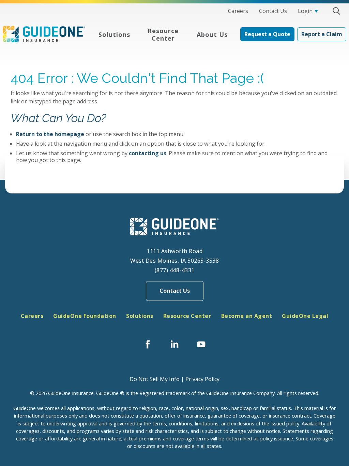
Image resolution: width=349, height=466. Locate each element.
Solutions (139, 316)
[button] (336, 10)
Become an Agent (246, 316)
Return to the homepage (50, 134)
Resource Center (187, 316)
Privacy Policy (202, 379)
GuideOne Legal (305, 316)
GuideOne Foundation (84, 316)
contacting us (147, 153)
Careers (32, 316)
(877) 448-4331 (175, 270)
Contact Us (175, 290)
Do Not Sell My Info (155, 379)
